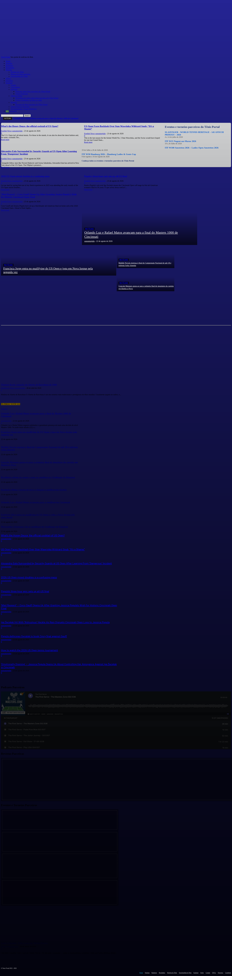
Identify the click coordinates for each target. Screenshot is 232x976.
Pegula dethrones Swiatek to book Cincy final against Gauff (34, 636)
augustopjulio (6, 539)
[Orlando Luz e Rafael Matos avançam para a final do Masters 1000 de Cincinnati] (139, 218)
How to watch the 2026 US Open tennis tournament (29, 650)
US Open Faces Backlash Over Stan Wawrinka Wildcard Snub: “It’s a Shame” (43, 549)
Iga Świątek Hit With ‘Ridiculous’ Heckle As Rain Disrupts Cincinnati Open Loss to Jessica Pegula (55, 622)
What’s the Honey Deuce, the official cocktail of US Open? (33, 535)
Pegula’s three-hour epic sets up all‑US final (25, 591)
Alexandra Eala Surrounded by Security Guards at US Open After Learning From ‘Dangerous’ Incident (56, 563)
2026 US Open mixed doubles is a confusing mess (29, 577)
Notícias (89, 229)
